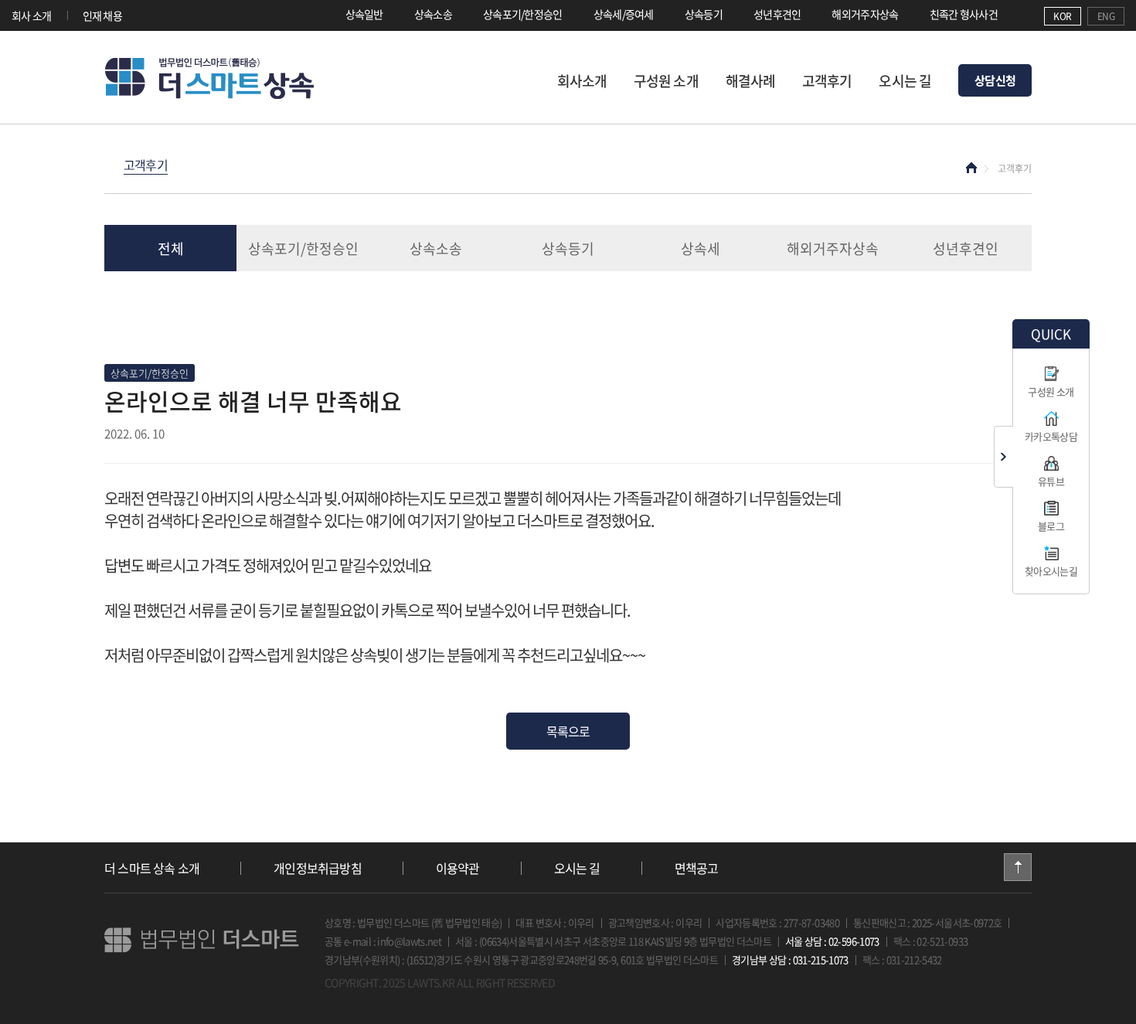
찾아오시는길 (1051, 570)
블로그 (1051, 526)
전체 (171, 248)
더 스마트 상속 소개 (151, 868)
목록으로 (568, 731)
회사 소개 (32, 15)
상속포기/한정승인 (523, 14)
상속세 (700, 248)
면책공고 (697, 868)
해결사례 (750, 80)
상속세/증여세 (624, 14)
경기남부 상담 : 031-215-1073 (790, 959)
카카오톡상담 (1051, 436)
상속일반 (364, 14)
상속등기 (704, 14)
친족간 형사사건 (964, 14)
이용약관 (458, 868)
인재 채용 (103, 15)
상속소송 (433, 14)
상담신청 (994, 80)
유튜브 (1051, 481)
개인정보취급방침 (318, 868)
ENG (1105, 16)
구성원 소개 (666, 80)
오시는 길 (905, 80)
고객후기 (827, 80)
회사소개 (582, 80)
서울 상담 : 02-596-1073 (832, 941)
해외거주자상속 (865, 14)
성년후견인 (777, 14)
